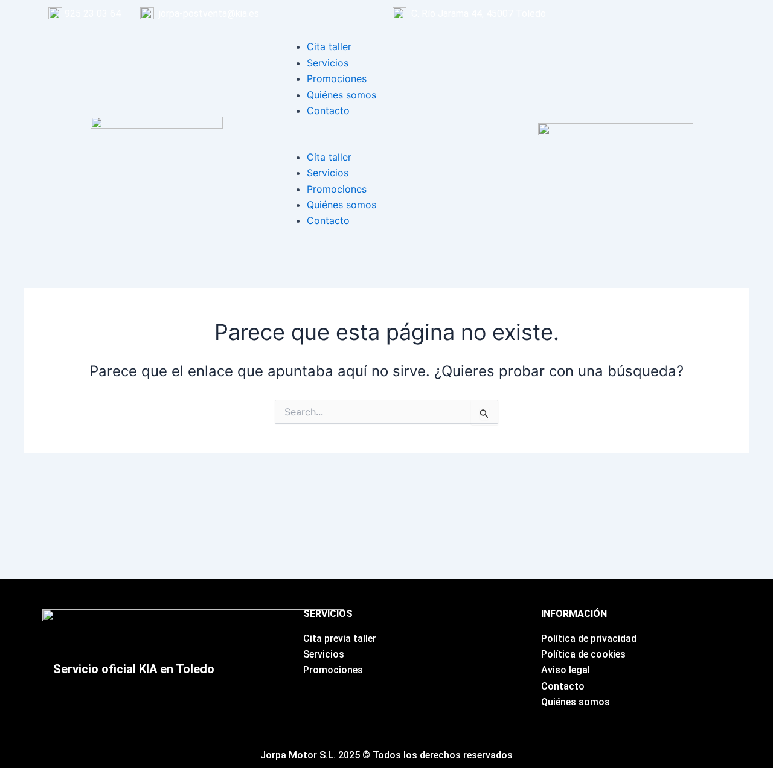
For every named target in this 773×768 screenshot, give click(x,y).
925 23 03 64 (92, 13)
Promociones (337, 78)
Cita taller (329, 46)
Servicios (327, 63)
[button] (386, 141)
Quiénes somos (341, 95)
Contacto (328, 110)
